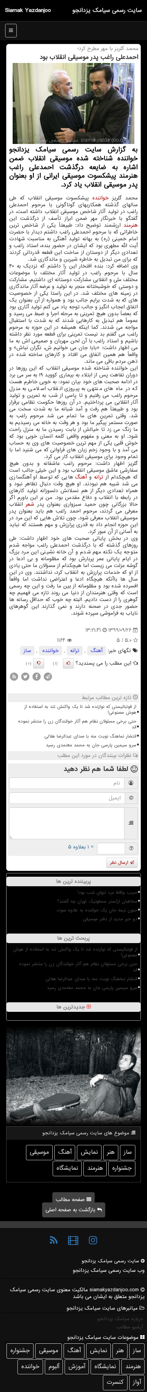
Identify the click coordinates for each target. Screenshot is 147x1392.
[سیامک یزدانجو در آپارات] (73, 1240)
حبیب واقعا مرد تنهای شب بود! (107, 892)
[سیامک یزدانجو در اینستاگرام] (93, 1240)
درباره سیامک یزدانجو (120, 1319)
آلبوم (54, 1366)
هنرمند (130, 225)
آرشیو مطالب (129, 1327)
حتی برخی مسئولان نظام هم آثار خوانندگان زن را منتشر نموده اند (77, 724)
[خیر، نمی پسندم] (38, 663)
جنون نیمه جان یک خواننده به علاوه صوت (96, 910)
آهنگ (81, 477)
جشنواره (122, 1168)
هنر (111, 1152)
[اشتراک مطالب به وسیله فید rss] (14, 677)
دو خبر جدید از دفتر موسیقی (110, 919)
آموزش (76, 1366)
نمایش (89, 1152)
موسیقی (39, 1152)
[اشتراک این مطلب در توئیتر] (25, 677)
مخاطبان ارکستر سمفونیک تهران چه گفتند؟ (97, 901)
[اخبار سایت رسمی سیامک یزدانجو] (53, 1240)
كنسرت (115, 1382)
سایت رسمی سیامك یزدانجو (107, 10)
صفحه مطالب (71, 1200)
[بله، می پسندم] (68, 663)
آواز (137, 1382)
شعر (30, 504)
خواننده (100, 198)
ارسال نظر (120, 862)
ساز (27, 651)
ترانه (98, 477)
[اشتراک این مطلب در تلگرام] (48, 677)
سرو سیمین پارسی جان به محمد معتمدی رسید (91, 745)
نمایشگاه (67, 1168)
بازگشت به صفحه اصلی (71, 1210)
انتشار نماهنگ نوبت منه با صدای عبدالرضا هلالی (90, 736)
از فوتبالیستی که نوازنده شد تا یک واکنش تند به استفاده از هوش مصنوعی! (80, 709)
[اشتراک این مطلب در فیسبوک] (36, 677)
